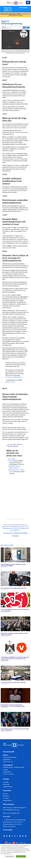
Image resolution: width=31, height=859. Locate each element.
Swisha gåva (23, 8)
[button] (26, 28)
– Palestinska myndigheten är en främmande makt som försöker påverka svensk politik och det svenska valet (15, 659)
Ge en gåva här (7, 533)
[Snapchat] (23, 836)
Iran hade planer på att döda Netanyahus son (13, 588)
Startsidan (6, 782)
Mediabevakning (7, 786)
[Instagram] (12, 836)
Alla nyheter (6, 784)
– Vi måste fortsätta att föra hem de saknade (13, 682)
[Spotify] (20, 836)
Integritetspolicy (7, 800)
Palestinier (15, 446)
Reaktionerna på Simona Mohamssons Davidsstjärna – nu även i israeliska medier (13, 705)
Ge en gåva (6, 798)
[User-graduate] (25, 836)
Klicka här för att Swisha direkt (16, 820)
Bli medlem (12, 459)
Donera (11, 461)
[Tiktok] (15, 836)
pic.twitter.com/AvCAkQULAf (13, 377)
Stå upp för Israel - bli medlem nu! (8, 9)
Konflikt (10, 446)
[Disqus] (15, 494)
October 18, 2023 (10, 382)
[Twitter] (7, 836)
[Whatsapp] (17, 836)
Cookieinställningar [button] (10, 856)
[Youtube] (9, 836)
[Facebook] (4, 836)
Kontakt (5, 793)
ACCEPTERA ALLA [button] (21, 856)
